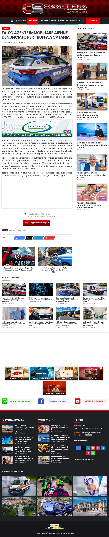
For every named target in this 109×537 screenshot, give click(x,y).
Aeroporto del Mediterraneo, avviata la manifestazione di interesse (24, 429)
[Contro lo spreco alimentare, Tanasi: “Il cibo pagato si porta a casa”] (44, 448)
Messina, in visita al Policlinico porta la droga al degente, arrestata (91, 54)
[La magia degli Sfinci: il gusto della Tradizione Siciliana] (44, 429)
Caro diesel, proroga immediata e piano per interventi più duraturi (88, 115)
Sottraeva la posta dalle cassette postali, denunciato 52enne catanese (67, 300)
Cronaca (33, 21)
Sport (53, 21)
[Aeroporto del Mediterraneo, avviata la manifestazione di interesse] (7, 429)
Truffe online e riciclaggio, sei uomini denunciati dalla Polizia (40, 299)
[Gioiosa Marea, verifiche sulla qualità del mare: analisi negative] (7, 440)
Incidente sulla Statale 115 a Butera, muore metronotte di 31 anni (95, 300)
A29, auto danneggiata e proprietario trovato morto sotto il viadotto (66, 324)
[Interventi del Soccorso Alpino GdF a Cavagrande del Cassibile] (54, 486)
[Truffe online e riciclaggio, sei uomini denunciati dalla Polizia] (41, 289)
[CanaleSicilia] (54, 8)
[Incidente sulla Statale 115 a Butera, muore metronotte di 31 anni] (95, 289)
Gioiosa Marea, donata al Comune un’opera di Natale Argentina (90, 85)
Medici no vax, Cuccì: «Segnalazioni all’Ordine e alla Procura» (91, 175)
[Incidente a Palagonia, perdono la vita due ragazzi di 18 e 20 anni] (41, 313)
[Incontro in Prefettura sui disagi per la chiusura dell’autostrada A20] (90, 506)
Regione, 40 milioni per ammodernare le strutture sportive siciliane (89, 205)
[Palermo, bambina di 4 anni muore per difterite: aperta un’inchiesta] (95, 313)
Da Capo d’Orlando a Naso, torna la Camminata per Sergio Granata (92, 145)
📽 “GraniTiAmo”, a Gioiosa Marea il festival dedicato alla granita (24, 459)
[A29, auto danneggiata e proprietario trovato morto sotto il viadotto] (68, 313)
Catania (11, 230)
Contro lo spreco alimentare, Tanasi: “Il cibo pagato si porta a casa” (59, 448)
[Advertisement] (37, 193)
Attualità (21, 21)
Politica (44, 21)
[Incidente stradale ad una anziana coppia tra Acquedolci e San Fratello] (54, 506)
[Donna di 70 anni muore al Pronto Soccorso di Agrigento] (90, 486)
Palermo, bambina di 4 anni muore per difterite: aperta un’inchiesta (93, 324)
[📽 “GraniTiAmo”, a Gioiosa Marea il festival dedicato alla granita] (7, 460)
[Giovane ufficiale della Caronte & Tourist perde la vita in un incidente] (44, 438)
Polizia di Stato (20, 230)
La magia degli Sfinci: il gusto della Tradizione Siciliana (59, 428)
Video (61, 21)
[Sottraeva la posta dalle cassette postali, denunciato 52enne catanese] (68, 289)
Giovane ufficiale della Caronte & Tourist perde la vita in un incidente (60, 437)
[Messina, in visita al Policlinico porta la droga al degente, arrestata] (14, 289)
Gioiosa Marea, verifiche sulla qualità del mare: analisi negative (24, 439)
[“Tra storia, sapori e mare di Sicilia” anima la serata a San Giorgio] (19, 506)
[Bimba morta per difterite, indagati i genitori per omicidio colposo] (14, 313)
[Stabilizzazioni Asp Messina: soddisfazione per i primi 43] (44, 460)
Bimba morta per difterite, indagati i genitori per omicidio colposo (13, 324)
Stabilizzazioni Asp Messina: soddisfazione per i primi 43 (60, 459)
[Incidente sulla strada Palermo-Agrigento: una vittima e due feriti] (19, 486)
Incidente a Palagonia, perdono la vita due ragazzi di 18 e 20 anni (41, 324)
